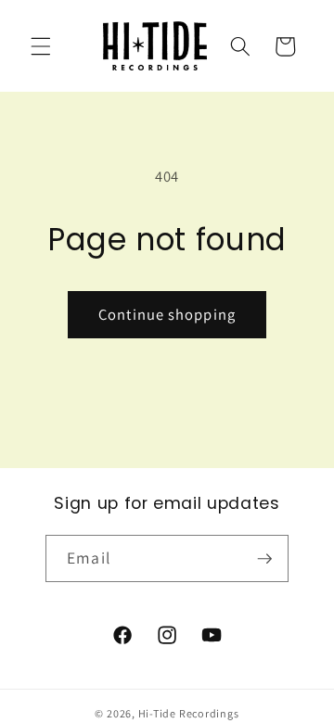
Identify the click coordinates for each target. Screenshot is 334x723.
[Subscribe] (264, 559)
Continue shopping (167, 314)
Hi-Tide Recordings (188, 713)
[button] (41, 46)
